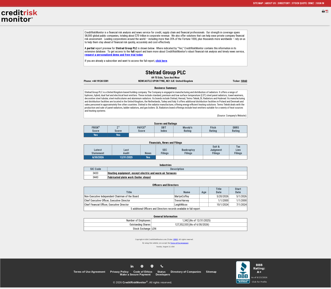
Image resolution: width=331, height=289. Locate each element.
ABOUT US (270, 3)
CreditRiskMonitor (134, 282)
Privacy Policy (119, 271)
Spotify (142, 266)
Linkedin (132, 266)
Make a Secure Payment (135, 274)
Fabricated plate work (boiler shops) (129, 177)
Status (161, 271)
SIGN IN (320, 3)
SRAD (244, 81)
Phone (162, 266)
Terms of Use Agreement (179, 243)
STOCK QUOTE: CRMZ (303, 3)
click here (161, 60)
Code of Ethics (142, 271)
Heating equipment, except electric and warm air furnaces (142, 173)
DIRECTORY (284, 3)
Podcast (152, 266)
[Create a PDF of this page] (326, 11)
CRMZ (175, 239)
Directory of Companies (186, 271)
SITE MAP (258, 3)
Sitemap (211, 271)
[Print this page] (323, 11)
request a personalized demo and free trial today (114, 54)
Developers (163, 274)
